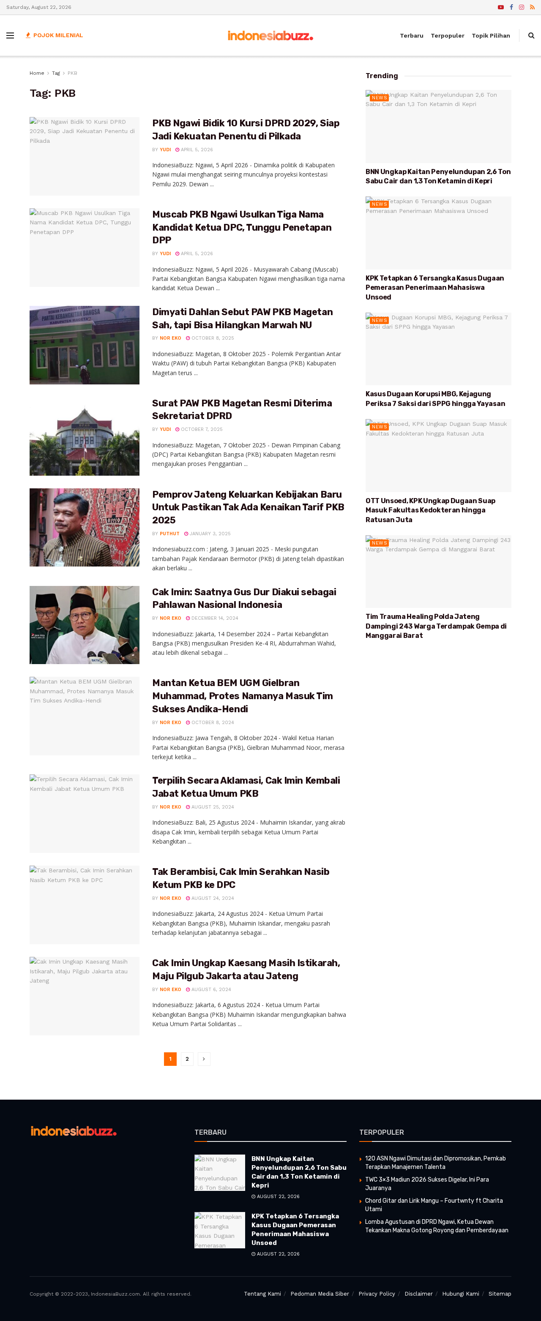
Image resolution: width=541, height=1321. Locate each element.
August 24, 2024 (212, 898)
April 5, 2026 (196, 150)
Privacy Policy (376, 1294)
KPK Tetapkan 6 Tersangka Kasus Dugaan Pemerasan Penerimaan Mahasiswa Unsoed (435, 287)
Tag (56, 73)
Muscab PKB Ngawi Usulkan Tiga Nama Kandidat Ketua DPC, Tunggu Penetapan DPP (241, 227)
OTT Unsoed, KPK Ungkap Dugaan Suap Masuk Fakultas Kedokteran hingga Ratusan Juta (430, 510)
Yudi (165, 150)
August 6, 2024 (210, 989)
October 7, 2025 (201, 429)
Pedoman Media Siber (319, 1294)
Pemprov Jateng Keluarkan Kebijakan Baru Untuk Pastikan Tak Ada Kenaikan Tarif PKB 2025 (248, 507)
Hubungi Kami (460, 1294)
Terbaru (412, 35)
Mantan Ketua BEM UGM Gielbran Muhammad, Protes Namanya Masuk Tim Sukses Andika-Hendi (242, 696)
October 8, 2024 (212, 722)
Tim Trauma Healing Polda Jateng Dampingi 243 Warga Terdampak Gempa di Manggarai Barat (436, 626)
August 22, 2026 (277, 1196)
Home (37, 73)
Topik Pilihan (491, 35)
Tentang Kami (262, 1294)
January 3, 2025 (209, 534)
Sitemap (500, 1294)
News (379, 98)
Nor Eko (170, 338)
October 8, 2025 (212, 338)
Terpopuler (447, 35)
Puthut (170, 534)
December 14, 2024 (214, 618)
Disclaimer (418, 1294)
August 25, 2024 (212, 807)
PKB (72, 73)
